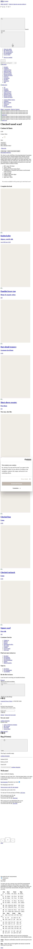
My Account (7, 726)
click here (22, 792)
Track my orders (8, 49)
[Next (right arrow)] (13, 840)
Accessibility (7, 671)
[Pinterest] (2, 698)
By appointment (7, 53)
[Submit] (13, 690)
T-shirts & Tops (7, 69)
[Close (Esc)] (7, 840)
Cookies (6, 647)
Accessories (6, 78)
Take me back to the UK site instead (9, 787)
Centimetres (5, 878)
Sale (5, 82)
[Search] (13, 24)
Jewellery (6, 79)
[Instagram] (4, 698)
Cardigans (6, 68)
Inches (4, 879)
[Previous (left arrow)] (3, 840)
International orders (8, 644)
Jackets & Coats (7, 72)
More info (3, 148)
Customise (15, 488)
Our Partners (7, 657)
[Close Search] (3, 60)
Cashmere (6, 101)
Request (3, 680)
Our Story (6, 656)
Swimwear (6, 81)
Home (2, 109)
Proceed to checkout (5, 767)
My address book (8, 50)
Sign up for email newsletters (8, 681)
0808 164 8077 (4, 4)
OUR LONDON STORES (10, 724)
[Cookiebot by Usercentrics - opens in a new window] (24, 460)
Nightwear (6, 104)
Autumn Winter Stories (9, 99)
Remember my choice (13, 782)
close (2, 843)
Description (3, 152)
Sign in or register (8, 57)
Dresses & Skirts (8, 74)
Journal (5, 105)
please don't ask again (10, 715)
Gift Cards (6, 650)
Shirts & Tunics (7, 71)
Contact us (6, 640)
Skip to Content (4, 1)
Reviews (9, 152)
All (4, 87)
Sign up (3, 712)
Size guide (6, 645)
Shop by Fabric (7, 102)
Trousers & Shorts (8, 75)
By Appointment (8, 106)
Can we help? (7, 54)
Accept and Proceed (16, 483)
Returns (5, 643)
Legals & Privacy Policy (6, 701)
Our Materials (7, 658)
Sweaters (6, 67)
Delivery (6, 641)
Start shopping (4, 782)
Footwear (6, 76)
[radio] (3, 143)
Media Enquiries (8, 663)
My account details (8, 52)
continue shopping (5, 720)
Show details (24, 479)
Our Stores (6, 668)
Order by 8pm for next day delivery (17, 4)
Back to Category (15, 109)
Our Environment (8, 660)
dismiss (2, 715)
